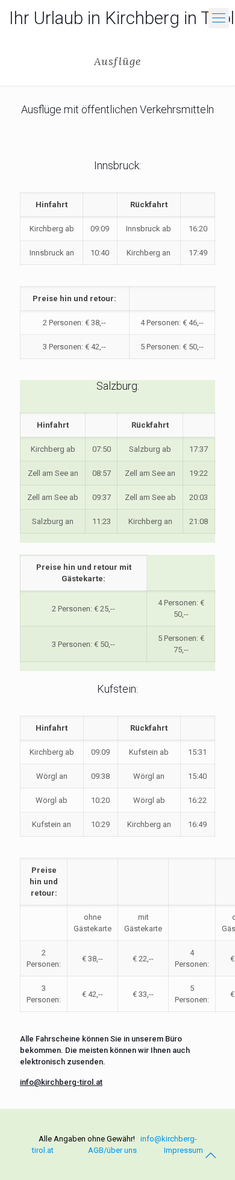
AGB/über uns (112, 1150)
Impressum (183, 1150)
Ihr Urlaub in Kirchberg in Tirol (121, 18)
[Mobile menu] (218, 18)
